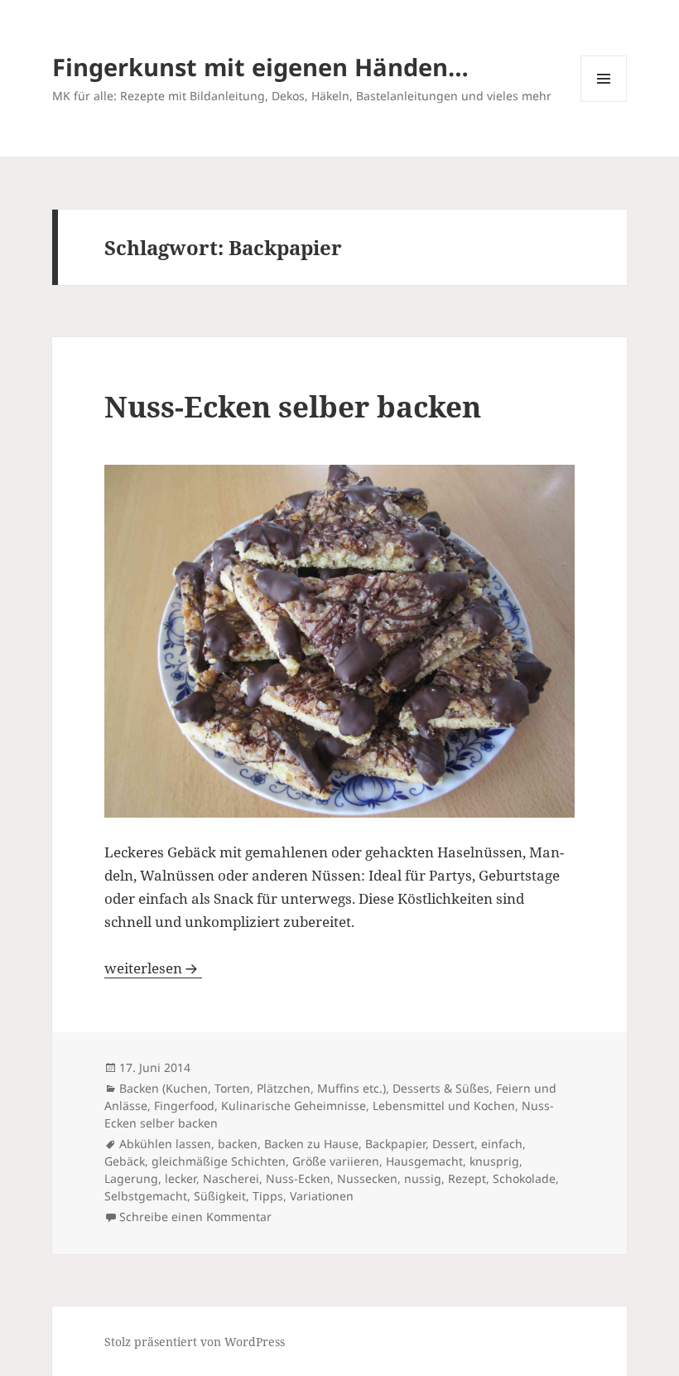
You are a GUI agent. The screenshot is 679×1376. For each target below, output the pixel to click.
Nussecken (367, 1178)
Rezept (467, 1178)
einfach (501, 1143)
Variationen (322, 1196)
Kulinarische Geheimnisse (293, 1105)
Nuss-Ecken (298, 1178)
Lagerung (131, 1178)
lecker (180, 1178)
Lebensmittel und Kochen (444, 1105)
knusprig (494, 1161)
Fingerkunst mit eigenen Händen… (260, 67)
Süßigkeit (220, 1196)
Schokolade (524, 1178)
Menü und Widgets (604, 101)
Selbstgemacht (145, 1196)
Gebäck (124, 1161)
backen (238, 1143)
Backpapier (395, 1143)
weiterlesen (153, 968)
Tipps (268, 1196)
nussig (422, 1178)
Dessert (453, 1143)
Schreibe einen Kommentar (195, 1216)
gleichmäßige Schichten (219, 1161)
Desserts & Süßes (440, 1088)
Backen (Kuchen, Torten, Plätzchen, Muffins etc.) (252, 1088)
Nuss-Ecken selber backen (292, 406)
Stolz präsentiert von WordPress (194, 1341)
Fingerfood (184, 1105)
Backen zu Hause (311, 1143)
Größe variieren (335, 1161)
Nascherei (231, 1178)
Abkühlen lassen (165, 1143)
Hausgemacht (424, 1161)
